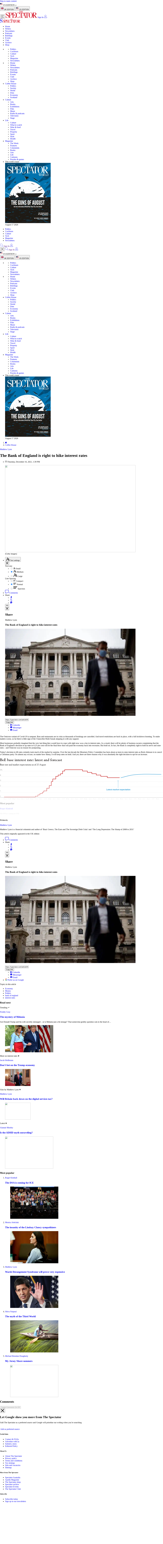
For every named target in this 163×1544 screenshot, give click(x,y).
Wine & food (15, 127)
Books (12, 104)
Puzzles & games (17, 159)
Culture (13, 54)
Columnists (14, 148)
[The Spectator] (22, 17)
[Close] (2, 1411)
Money (8, 991)
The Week (14, 143)
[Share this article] (7, 605)
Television (14, 116)
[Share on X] (11, 600)
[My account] (45, 17)
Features (13, 146)
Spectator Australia (12, 1477)
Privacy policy (11, 1458)
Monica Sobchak (12, 1222)
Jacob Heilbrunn (6, 1060)
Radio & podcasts (17, 113)
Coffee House (10, 84)
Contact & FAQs (12, 1439)
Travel (12, 129)
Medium (20, 572)
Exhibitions (14, 106)
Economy (14, 95)
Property (13, 132)
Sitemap (8, 1467)
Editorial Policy (11, 1446)
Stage (12, 118)
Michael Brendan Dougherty (16, 1356)
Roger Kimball (11, 1178)
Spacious (21, 589)
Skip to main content (8, 1)
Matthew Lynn (6, 825)
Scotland (13, 97)
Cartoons (13, 157)
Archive (8, 42)
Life (6, 120)
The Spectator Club (13, 1489)
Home (7, 26)
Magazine (14, 58)
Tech (12, 56)
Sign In (40, 17)
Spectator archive (12, 1484)
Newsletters (10, 31)
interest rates (10, 998)
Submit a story (11, 1444)
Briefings (8, 36)
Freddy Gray (5, 1012)
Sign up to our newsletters (15, 1501)
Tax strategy (10, 1463)
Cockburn (14, 51)
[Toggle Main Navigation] (2, 17)
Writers (8, 29)
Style (12, 136)
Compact (19, 581)
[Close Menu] (2, 249)
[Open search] (1, 246)
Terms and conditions (13, 1461)
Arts (12, 102)
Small (18, 568)
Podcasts (8, 33)
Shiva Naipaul (11, 1311)
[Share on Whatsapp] (11, 603)
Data (12, 93)
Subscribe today (11, 1499)
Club (7, 40)
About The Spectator (13, 1456)
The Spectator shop (13, 1482)
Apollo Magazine (12, 1480)
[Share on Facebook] (11, 598)
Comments (13, 593)
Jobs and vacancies (12, 1465)
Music (12, 111)
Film (12, 109)
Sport (12, 134)
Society (13, 88)
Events (8, 38)
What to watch (16, 125)
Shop (7, 45)
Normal (20, 584)
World (12, 90)
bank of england (11, 995)
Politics (13, 49)
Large (20, 576)
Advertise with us (12, 1441)
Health (13, 139)
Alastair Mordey (6, 1128)
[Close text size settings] (7, 563)
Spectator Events (12, 1487)
